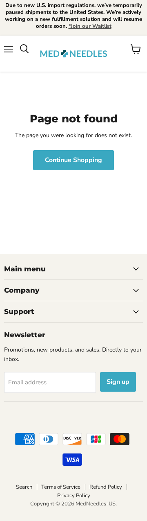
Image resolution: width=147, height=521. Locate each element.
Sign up (118, 381)
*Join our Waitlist (90, 26)
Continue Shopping (73, 160)
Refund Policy (105, 487)
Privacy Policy (73, 495)
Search (24, 487)
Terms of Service (60, 487)
